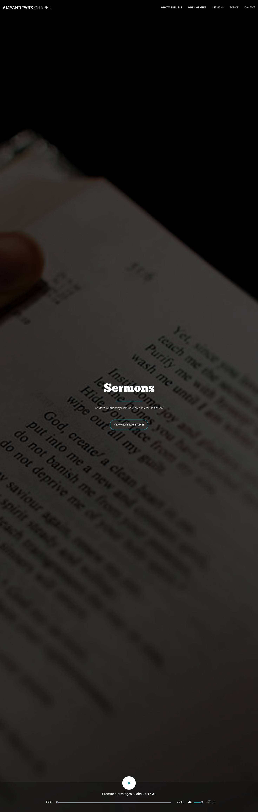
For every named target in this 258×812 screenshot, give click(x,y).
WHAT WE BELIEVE (171, 7)
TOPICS (234, 7)
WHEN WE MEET (197, 7)
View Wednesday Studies (129, 425)
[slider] (113, 802)
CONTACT (249, 7)
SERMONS (218, 7)
